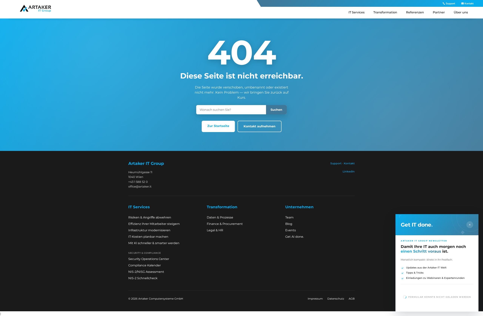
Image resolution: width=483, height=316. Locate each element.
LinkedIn (349, 171)
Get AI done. (294, 236)
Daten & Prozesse (220, 217)
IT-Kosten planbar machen (148, 236)
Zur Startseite (218, 126)
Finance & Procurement (225, 224)
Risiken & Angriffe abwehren (149, 217)
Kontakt (469, 3)
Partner (439, 12)
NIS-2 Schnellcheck (143, 278)
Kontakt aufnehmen (259, 126)
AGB (352, 298)
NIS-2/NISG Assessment (146, 272)
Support (450, 3)
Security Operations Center (148, 259)
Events (290, 230)
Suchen (276, 109)
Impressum (315, 298)
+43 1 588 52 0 (138, 182)
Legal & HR (215, 230)
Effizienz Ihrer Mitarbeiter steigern (154, 224)
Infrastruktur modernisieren (149, 230)
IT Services (356, 12)
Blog (288, 224)
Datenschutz (335, 298)
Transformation (385, 12)
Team (289, 217)
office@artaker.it (140, 186)
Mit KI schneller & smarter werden (153, 243)
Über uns (461, 12)
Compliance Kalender (144, 265)
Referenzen (415, 12)
